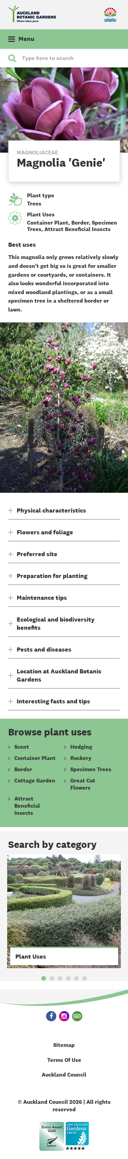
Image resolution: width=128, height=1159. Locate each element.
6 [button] (84, 978)
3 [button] (60, 978)
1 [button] (43, 978)
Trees (34, 203)
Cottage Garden (34, 780)
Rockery (80, 758)
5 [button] (76, 978)
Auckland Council (64, 1074)
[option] (64, 911)
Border (80, 222)
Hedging (81, 747)
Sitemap (64, 1045)
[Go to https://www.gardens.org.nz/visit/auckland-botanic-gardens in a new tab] (77, 1136)
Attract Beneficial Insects (77, 229)
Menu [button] (26, 39)
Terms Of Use (64, 1060)
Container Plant (47, 222)
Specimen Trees (90, 769)
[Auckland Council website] (92, 14)
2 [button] (51, 978)
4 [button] (68, 978)
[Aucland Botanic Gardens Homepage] (36, 13)
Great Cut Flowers (82, 784)
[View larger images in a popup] (64, 407)
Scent (21, 747)
